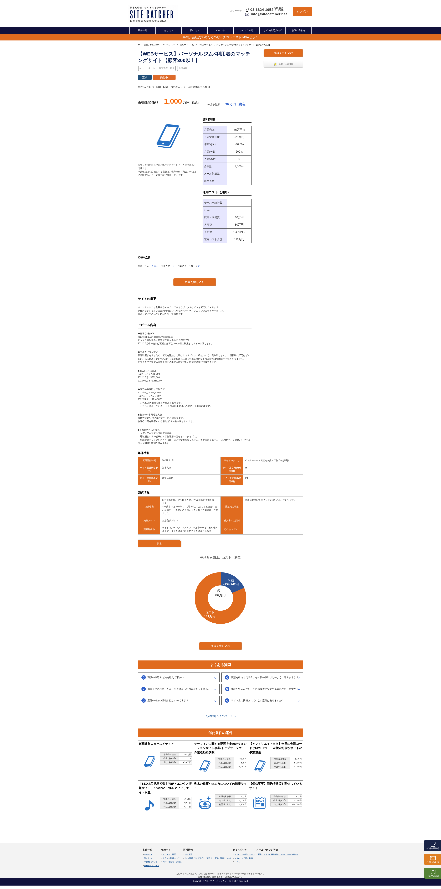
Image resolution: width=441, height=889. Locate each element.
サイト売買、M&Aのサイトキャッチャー (156, 45)
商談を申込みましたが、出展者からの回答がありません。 (178, 689)
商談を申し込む (283, 52)
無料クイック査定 (151, 866)
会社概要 (188, 854)
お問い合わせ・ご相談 (172, 862)
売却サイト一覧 (187, 45)
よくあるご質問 (169, 854)
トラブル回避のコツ (171, 858)
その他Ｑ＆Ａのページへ (221, 716)
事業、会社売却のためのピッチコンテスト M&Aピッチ (220, 37)
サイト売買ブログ (272, 30)
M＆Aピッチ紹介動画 (244, 858)
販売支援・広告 (167, 68)
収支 (159, 543)
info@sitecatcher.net (269, 14)
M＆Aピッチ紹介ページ (245, 854)
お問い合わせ (298, 30)
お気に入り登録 (286, 64)
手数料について (150, 862)
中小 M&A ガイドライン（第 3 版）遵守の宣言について (208, 858)
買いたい (194, 30)
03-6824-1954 (261, 10)
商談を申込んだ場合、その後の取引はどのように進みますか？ (265, 677)
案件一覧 (142, 30)
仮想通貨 (182, 68)
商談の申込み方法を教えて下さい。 (166, 677)
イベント (220, 30)
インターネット (147, 68)
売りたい (168, 30)
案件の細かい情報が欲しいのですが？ (167, 700)
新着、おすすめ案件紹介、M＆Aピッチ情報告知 (278, 854)
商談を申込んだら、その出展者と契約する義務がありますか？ (265, 689)
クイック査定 (246, 30)
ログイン (302, 11)
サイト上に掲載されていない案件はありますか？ (257, 700)
